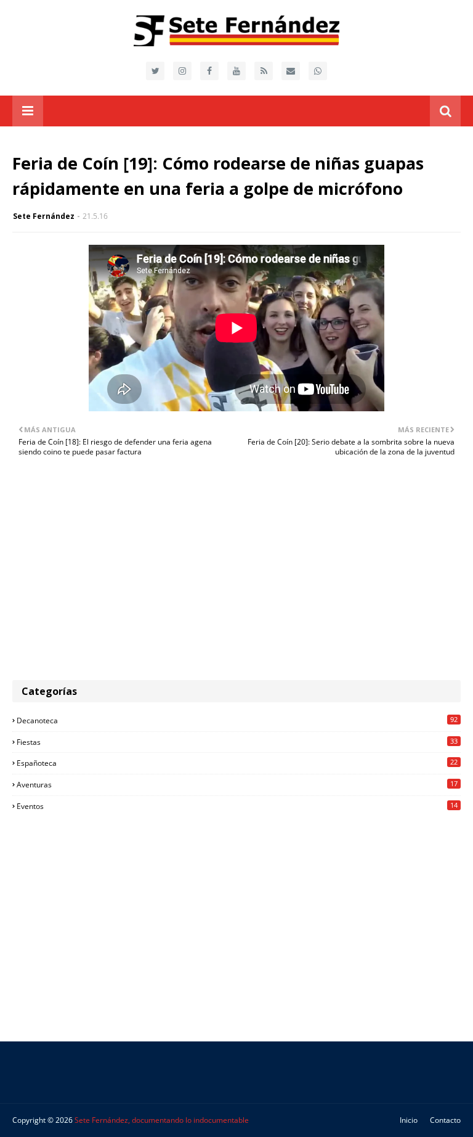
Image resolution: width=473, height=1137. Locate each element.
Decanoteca (237, 720)
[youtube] (236, 71)
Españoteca (237, 762)
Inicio (409, 1120)
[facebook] (209, 71)
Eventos (237, 805)
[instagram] (182, 71)
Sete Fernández (44, 216)
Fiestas (237, 741)
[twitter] (155, 71)
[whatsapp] (318, 71)
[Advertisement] (236, 575)
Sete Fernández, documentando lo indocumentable (162, 1120)
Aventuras (237, 784)
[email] (290, 71)
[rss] (263, 71)
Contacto (445, 1120)
